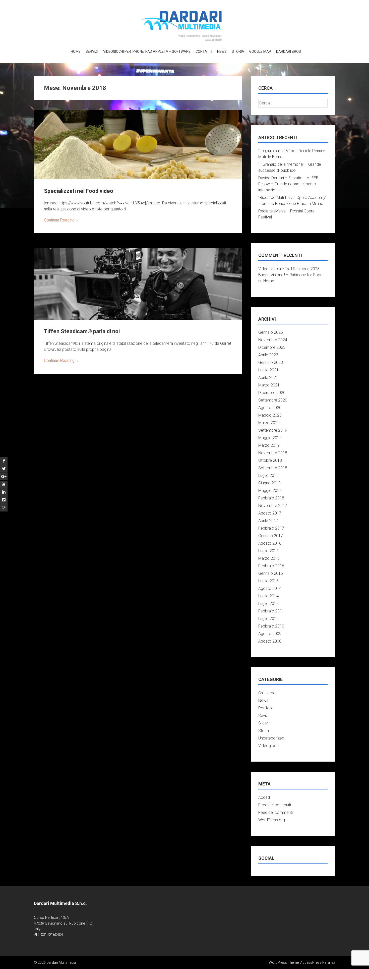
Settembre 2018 (272, 468)
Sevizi (263, 715)
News (222, 51)
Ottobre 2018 (270, 460)
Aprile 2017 (268, 520)
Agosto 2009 (269, 633)
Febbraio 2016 (271, 565)
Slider (263, 723)
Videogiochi (268, 745)
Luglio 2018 (268, 475)
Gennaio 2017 (270, 535)
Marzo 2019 (269, 445)
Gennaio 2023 (270, 362)
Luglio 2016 (268, 550)
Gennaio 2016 (270, 573)
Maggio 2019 (270, 437)
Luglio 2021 (268, 370)
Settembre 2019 (272, 430)
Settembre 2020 (272, 400)
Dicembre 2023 (271, 347)
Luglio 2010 (268, 618)
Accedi (264, 797)
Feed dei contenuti (274, 805)
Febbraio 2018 (271, 498)
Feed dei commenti (275, 812)
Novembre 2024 (272, 339)
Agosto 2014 (269, 588)
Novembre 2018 (272, 452)
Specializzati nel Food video (78, 191)
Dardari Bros (288, 51)
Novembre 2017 (272, 505)
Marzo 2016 (269, 558)
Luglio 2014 (268, 596)
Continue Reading (61, 220)
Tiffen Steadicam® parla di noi (82, 331)
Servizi (92, 51)
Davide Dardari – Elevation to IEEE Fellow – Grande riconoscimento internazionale (288, 184)
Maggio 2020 (270, 415)
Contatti (204, 51)
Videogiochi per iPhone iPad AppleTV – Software (147, 51)
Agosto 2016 (269, 543)
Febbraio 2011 (271, 611)
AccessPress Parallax (317, 962)
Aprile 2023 (268, 355)
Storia (238, 51)
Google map (260, 51)
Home (76, 51)
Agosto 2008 (269, 641)
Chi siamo (267, 693)
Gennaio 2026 (270, 332)
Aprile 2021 (268, 377)
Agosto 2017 (269, 513)
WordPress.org (271, 820)
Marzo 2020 (269, 422)
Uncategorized (271, 738)
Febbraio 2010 (271, 626)
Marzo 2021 (269, 385)
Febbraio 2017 (271, 528)
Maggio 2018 (270, 490)
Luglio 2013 (268, 603)
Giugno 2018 (269, 483)
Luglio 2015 (268, 581)
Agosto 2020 (269, 407)
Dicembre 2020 (271, 392)
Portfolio (266, 708)
